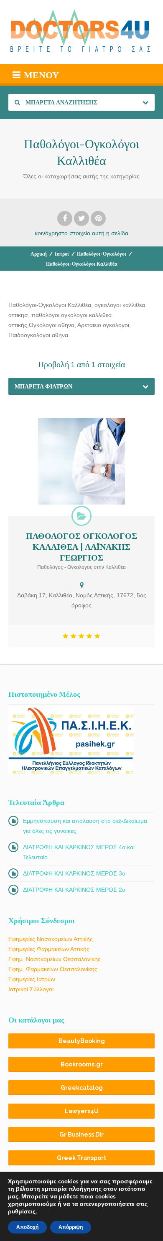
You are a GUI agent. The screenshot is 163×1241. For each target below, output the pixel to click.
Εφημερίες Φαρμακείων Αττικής (48, 949)
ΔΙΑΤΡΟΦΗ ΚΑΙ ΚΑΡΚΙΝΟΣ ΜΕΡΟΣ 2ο (74, 889)
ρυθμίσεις (22, 1212)
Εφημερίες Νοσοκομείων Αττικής (50, 939)
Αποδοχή (27, 1227)
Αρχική (39, 254)
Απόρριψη (71, 1227)
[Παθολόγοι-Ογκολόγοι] (81, 516)
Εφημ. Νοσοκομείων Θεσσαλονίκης (54, 959)
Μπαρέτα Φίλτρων (43, 386)
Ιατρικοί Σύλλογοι (30, 989)
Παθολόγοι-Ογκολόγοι (101, 254)
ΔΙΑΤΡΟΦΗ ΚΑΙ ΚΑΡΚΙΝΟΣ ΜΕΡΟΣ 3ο (74, 873)
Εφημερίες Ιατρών (31, 979)
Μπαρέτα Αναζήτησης (60, 102)
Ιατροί (62, 254)
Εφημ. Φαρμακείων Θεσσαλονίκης (52, 969)
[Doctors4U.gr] (81, 32)
